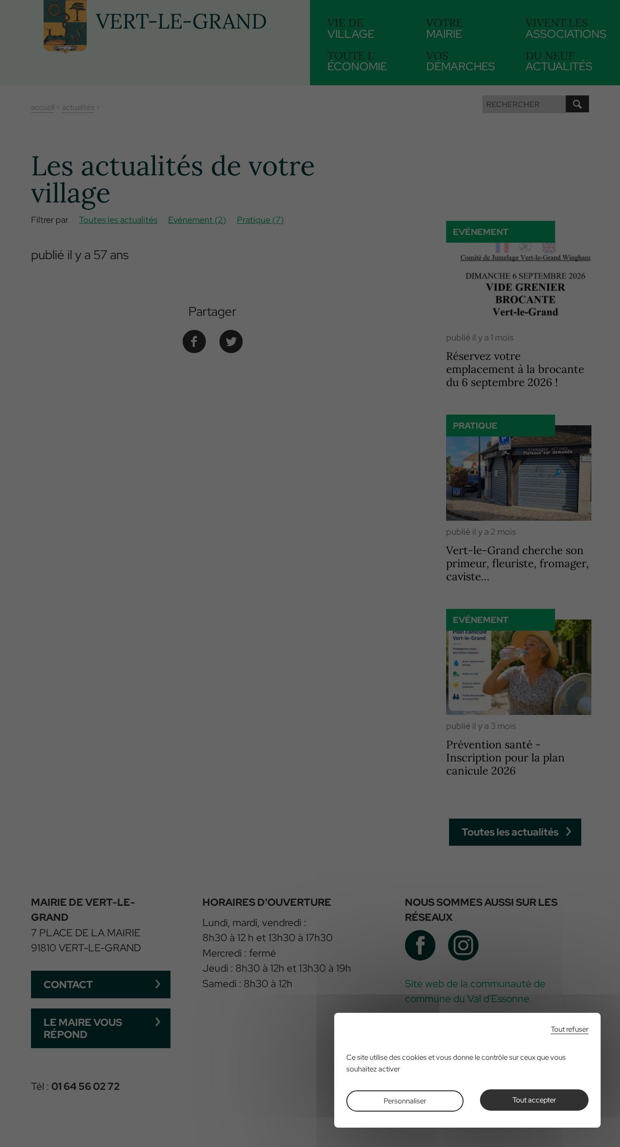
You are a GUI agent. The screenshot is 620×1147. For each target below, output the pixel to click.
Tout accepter (534, 1100)
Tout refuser (570, 1029)
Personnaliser (405, 1101)
